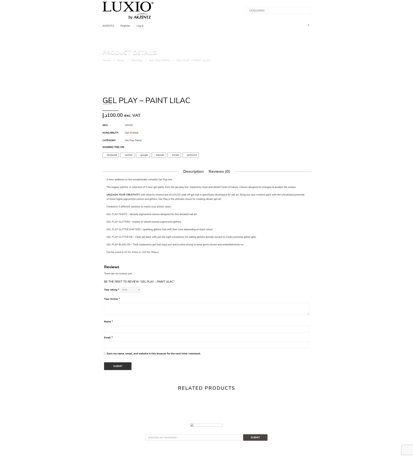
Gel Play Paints (159, 59)
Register (125, 26)
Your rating (111, 289)
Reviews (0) (219, 171)
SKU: (105, 125)
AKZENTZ (108, 26)
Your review (112, 299)
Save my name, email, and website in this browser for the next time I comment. (154, 353)
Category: (109, 140)
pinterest (192, 155)
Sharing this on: (113, 147)
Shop (120, 59)
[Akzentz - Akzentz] (128, 10)
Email (108, 337)
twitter (129, 155)
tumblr (175, 155)
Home (106, 59)
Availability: (110, 132)
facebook (112, 155)
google (144, 155)
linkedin (160, 155)
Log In (139, 26)
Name (108, 321)
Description (193, 171)
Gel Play (136, 59)
